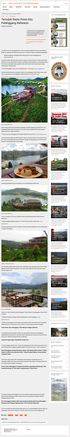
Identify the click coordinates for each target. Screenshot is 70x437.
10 (53, 300)
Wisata (10, 6)
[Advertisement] (12, 38)
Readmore (56, 108)
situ (7, 16)
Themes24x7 (13, 430)
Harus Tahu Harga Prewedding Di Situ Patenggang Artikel (58, 143)
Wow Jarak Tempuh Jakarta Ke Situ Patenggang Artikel (58, 191)
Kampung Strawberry (44, 6)
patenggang (12, 16)
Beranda (28, 429)
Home (5, 6)
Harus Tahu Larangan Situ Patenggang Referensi (58, 260)
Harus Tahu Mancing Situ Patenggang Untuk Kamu (59, 166)
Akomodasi (27, 6)
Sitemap (35, 6)
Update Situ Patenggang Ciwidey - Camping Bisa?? (58, 214)
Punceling (6, 9)
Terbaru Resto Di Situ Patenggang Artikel (36, 39)
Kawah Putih (18, 6)
